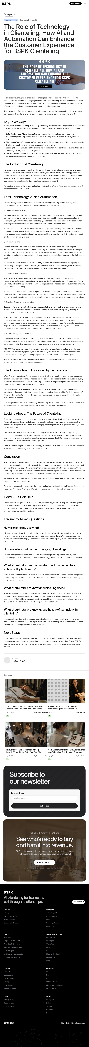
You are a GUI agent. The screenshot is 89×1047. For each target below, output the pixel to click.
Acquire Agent (51, 913)
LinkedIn (49, 1003)
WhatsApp (50, 944)
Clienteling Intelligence (54, 985)
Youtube (49, 1006)
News (48, 975)
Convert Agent (51, 919)
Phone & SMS (51, 937)
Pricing (6, 982)
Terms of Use (9, 1003)
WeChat (49, 947)
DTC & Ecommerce (10, 916)
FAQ (47, 978)
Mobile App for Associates (14, 954)
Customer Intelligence (12, 957)
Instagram (50, 999)
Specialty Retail (10, 919)
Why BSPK (7, 937)
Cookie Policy (9, 1006)
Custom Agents (9, 951)
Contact (7, 972)
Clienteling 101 (51, 988)
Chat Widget (51, 957)
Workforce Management (13, 947)
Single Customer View (12, 941)
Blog (47, 972)
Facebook (50, 1009)
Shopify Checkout (53, 954)
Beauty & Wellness (11, 923)
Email (48, 961)
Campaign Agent (52, 923)
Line (47, 951)
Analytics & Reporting (12, 944)
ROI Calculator (51, 982)
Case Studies (9, 978)
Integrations (8, 975)
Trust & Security (10, 988)
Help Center (8, 985)
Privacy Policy (9, 999)
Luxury (6, 913)
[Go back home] (6, 3)
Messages (50, 941)
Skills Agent (50, 926)
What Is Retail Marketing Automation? (67, 186)
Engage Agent (51, 916)
